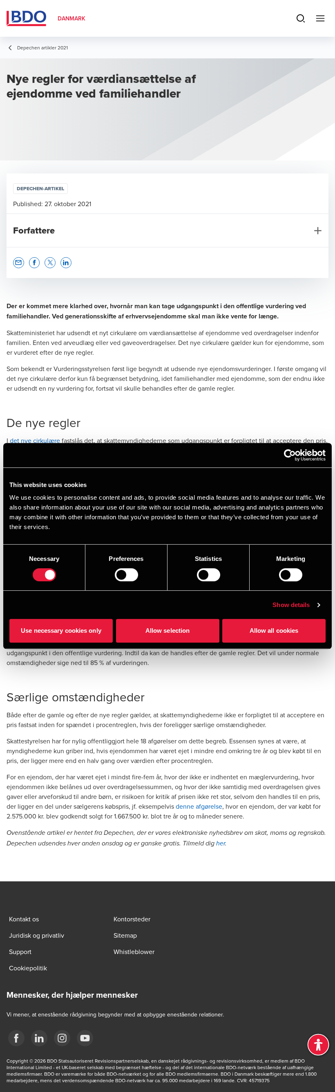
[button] (18, 262)
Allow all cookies (274, 630)
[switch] (126, 574)
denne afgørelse (199, 806)
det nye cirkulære (35, 440)
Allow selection (167, 630)
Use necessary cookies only (61, 630)
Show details (291, 604)
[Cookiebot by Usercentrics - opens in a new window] (290, 455)
